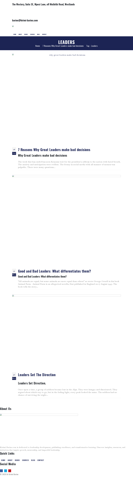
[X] (5, 470)
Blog (38, 34)
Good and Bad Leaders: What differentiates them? (54, 271)
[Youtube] (9, 470)
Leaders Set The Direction (37, 374)
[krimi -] (19, 28)
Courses (32, 34)
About (20, 34)
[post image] (66, 99)
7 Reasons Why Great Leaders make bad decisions (54, 149)
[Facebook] (1, 470)
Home (14, 34)
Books (26, 34)
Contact (44, 34)
